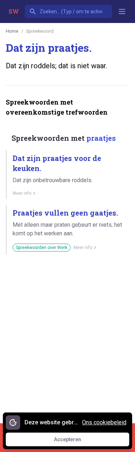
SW (14, 11)
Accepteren (74, 441)
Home (12, 31)
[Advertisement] (67, 336)
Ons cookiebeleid (104, 422)
